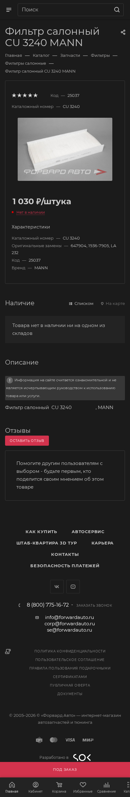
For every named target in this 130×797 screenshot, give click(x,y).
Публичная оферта (70, 685)
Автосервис (88, 531)
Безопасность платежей (65, 565)
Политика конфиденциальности (70, 651)
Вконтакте (57, 586)
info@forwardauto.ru (69, 617)
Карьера (103, 542)
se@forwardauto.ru (69, 630)
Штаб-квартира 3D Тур (46, 542)
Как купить (41, 531)
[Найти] (116, 9)
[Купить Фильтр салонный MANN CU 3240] (65, 149)
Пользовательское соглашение (70, 660)
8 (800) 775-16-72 (48, 605)
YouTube (73, 586)
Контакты (65, 554)
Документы (69, 694)
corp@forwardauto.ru (69, 624)
